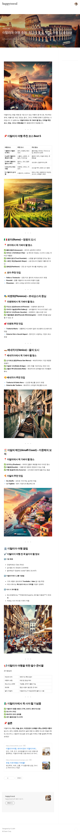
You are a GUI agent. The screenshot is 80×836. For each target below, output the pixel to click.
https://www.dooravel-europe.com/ (17, 760)
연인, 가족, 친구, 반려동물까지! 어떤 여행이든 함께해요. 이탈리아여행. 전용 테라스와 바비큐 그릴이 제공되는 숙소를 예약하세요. (22, 752)
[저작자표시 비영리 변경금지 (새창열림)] (25, 778)
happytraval (9, 3)
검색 (71, 3)
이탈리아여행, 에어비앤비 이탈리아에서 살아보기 (21, 749)
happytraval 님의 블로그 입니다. (14, 799)
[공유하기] (10, 778)
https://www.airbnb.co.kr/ (14, 746)
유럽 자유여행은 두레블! (15, 763)
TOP (76, 829)
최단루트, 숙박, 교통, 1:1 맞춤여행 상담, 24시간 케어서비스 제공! (22, 766)
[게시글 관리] (12, 778)
